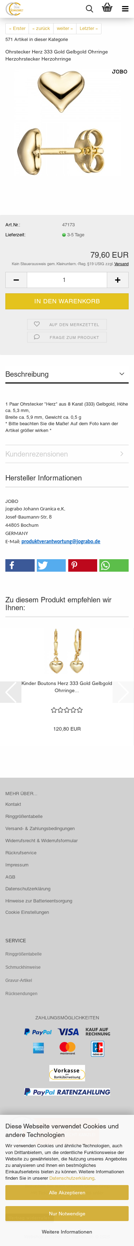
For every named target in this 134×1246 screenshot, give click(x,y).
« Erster (17, 28)
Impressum (17, 864)
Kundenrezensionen (36, 454)
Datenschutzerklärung (71, 1178)
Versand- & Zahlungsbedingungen (40, 828)
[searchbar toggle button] (89, 9)
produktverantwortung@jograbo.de (60, 542)
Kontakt (13, 804)
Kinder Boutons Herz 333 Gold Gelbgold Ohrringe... (66, 686)
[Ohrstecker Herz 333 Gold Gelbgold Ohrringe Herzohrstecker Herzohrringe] (67, 121)
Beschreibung (27, 374)
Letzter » (89, 28)
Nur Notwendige (67, 1213)
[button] (16, 280)
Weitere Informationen (67, 1232)
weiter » (65, 28)
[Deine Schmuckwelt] (11, 9)
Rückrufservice (20, 852)
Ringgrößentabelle (24, 816)
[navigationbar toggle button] (125, 9)
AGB (10, 877)
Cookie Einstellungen (27, 912)
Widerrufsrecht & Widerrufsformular (41, 840)
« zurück (41, 28)
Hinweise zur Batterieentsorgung (38, 900)
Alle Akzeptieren (67, 1192)
